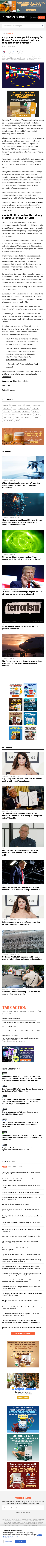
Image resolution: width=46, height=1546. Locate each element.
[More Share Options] (22, 52)
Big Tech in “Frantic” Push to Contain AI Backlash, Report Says (21, 1254)
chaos (18, 57)
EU (32, 57)
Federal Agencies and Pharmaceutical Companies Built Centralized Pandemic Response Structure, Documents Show (21, 1321)
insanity (23, 58)
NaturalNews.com (8, 390)
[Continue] (42, 1507)
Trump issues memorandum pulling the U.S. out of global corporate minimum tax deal (22, 593)
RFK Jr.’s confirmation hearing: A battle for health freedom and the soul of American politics (20, 852)
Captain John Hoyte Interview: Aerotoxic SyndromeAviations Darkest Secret (17, 1149)
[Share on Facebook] (13, 52)
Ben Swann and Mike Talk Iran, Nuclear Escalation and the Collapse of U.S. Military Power (22, 1090)
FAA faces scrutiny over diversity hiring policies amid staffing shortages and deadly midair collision (22, 663)
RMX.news (6, 386)
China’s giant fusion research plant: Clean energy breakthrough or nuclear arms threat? (21, 558)
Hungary (18, 58)
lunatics (31, 58)
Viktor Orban (29, 59)
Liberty (27, 58)
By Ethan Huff (5, 46)
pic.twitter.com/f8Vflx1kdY (16, 360)
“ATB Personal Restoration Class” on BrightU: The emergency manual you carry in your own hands (20, 1314)
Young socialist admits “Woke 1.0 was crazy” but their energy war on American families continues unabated (22, 1280)
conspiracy (23, 57)
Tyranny (19, 59)
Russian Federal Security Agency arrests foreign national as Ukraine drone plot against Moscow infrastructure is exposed (21, 1267)
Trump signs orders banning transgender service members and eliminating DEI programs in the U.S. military (22, 815)
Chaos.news (6, 377)
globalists (13, 58)
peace (3, 59)
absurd (7, 57)
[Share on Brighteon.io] (9, 52)
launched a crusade (25, 128)
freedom (9, 58)
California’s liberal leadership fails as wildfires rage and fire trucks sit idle (21, 993)
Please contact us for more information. (14, 1041)
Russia (15, 59)
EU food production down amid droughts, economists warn (20, 1192)
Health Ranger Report (10, 1069)
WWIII (33, 59)
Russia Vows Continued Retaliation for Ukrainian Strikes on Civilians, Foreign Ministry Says (20, 1179)
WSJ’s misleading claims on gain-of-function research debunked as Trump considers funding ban (21, 485)
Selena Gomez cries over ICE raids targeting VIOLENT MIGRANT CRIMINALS (21, 923)
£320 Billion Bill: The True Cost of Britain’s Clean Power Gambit (21, 1236)
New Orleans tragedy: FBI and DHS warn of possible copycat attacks (20, 627)
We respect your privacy (23, 1512)
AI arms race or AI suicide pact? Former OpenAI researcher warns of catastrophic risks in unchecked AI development (22, 522)
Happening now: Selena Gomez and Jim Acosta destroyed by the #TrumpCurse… (22, 780)
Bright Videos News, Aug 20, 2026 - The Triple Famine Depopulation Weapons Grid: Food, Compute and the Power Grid (22, 1137)
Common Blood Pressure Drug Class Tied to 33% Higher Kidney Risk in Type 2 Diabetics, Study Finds (21, 1260)
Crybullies (29, 57)
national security (38, 58)
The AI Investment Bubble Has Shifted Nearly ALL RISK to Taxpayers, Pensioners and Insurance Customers (21, 1125)
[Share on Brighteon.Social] (4, 52)
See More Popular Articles (23, 1333)
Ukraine (23, 59)
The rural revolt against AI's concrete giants (15, 1204)
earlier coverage (36, 202)
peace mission (9, 59)
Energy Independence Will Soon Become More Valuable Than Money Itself (20, 1113)
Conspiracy (11, 33)
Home (4, 33)
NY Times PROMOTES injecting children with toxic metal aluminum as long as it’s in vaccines (22, 958)
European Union (38, 57)
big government (13, 57)
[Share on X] (18, 52)
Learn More (8, 1541)
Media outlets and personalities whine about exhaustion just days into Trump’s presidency (21, 888)
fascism (4, 58)
